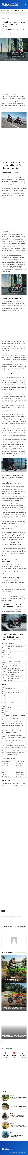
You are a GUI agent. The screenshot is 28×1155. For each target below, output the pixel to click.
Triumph (7, 18)
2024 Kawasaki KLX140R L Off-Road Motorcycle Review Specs (18, 1126)
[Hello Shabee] (2, 29)
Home (2, 18)
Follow (14, 1052)
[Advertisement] (14, 77)
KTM (14, 1005)
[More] (19, 34)
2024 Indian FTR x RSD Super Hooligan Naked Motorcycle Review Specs (14, 1035)
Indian (13, 1033)
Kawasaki (13, 977)
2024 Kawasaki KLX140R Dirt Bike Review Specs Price (14, 979)
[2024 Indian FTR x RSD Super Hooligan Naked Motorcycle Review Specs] (14, 1025)
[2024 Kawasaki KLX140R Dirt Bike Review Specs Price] (14, 969)
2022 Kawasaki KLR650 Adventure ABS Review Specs (21, 928)
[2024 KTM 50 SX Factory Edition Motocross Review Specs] (14, 997)
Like (5, 1052)
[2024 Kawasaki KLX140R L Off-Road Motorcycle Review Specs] (5, 1125)
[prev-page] (2, 1041)
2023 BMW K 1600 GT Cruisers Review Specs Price (7, 928)
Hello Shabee (8, 29)
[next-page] (5, 1041)
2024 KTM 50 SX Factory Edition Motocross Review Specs (14, 1007)
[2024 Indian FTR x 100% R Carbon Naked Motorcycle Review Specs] (5, 1134)
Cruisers (7, 910)
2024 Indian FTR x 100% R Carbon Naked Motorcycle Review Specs (16, 1135)
